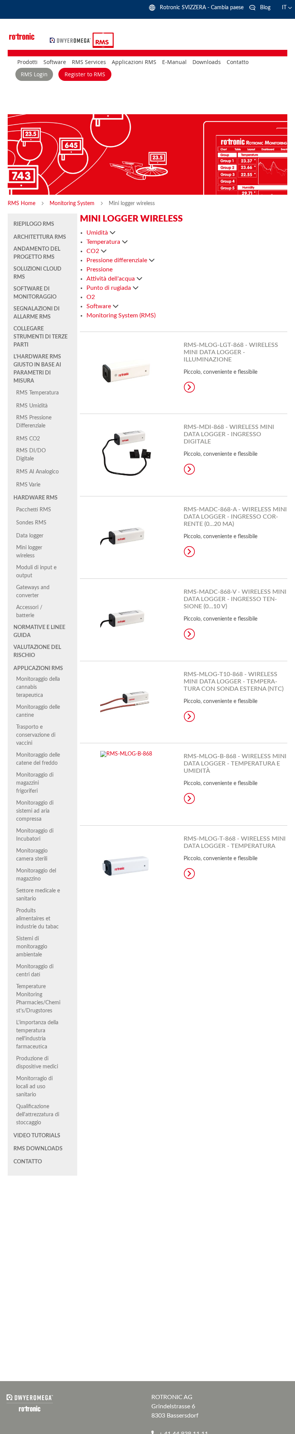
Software (99, 306)
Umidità (97, 233)
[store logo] (71, 40)
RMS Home (22, 203)
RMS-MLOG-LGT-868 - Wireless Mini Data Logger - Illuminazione (231, 352)
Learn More (189, 387)
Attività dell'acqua (111, 279)
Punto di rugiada (109, 288)
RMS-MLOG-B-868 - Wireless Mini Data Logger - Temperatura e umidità (235, 763)
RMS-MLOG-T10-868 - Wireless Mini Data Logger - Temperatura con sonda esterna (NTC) (233, 681)
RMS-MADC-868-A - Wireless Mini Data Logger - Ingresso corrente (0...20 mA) (235, 516)
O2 (90, 297)
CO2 (93, 251)
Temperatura (104, 242)
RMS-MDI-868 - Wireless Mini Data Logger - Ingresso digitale (229, 434)
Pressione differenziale (117, 260)
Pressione (99, 269)
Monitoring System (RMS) (121, 315)
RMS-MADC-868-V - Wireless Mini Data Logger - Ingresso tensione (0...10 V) (235, 599)
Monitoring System (73, 203)
